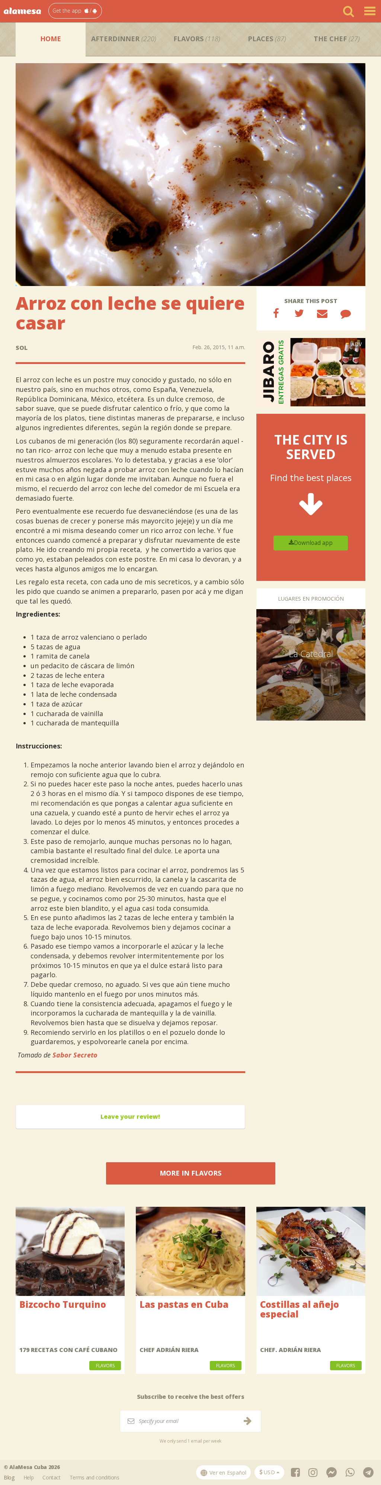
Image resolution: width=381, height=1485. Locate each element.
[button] (75, 11)
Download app (313, 543)
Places (267, 38)
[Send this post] (322, 313)
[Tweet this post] (299, 313)
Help (28, 1477)
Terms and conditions (94, 1477)
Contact (51, 1477)
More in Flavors (190, 1173)
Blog (9, 1477)
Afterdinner (123, 38)
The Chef (337, 38)
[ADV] (310, 371)
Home (50, 38)
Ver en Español (227, 1472)
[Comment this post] (345, 313)
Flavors (196, 38)
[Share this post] (276, 313)
